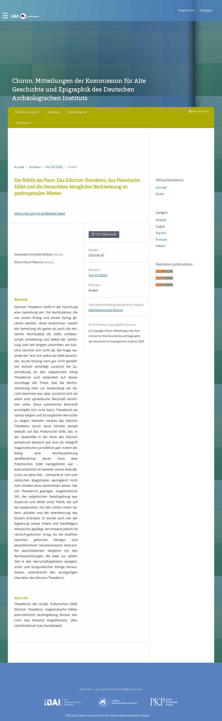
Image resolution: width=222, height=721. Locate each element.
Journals (161, 187)
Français (161, 239)
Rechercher (200, 111)
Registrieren (186, 10)
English (160, 226)
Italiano (160, 246)
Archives (53, 112)
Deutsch (161, 220)
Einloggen (206, 10)
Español (161, 233)
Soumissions (77, 112)
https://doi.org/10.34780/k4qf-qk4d (39, 213)
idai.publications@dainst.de (118, 689)
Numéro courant (27, 112)
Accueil (19, 167)
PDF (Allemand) (105, 234)
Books (160, 194)
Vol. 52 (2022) (54, 167)
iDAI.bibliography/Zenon (105, 310)
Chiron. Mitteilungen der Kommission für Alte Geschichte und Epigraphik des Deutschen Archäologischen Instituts (79, 89)
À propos (23, 123)
